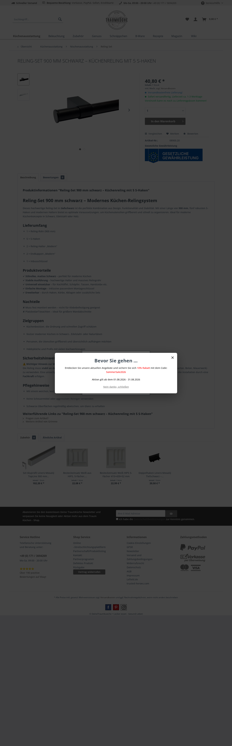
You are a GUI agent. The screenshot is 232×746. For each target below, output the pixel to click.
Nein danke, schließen (116, 386)
